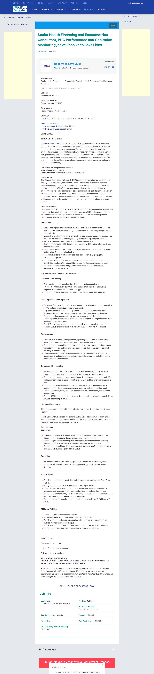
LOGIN (112, 25)
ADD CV (40, 3)
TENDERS (75, 3)
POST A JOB (28, 3)
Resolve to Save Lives (67, 63)
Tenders (126, 21)
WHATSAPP (62, 3)
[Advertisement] (18, 65)
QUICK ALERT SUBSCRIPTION (81, 586)
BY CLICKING (73, 564)
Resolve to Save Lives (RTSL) (53, 144)
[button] (17, 17)
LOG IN (16, 3)
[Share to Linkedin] (106, 67)
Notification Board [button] (47, 649)
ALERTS (51, 3)
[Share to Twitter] (109, 67)
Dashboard (42, 51)
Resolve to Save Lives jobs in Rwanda (56, 129)
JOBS (85, 3)
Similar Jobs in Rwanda (50, 123)
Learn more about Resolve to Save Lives (57, 126)
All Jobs (63, 586)
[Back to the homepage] (20, 9)
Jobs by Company (131, 16)
